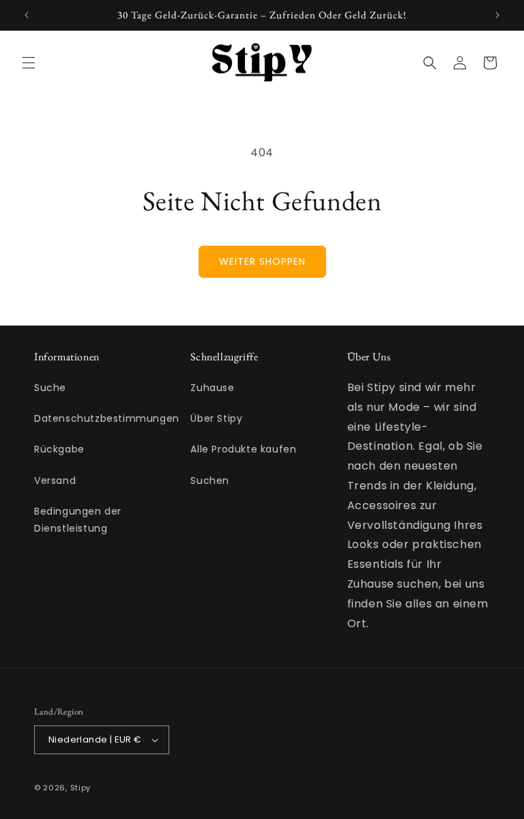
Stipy (80, 787)
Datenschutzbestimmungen (106, 418)
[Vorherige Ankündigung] (27, 15)
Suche (50, 387)
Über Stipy (216, 418)
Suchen (209, 480)
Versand (55, 480)
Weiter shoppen (262, 261)
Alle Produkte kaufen (243, 449)
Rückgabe (59, 449)
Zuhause (212, 387)
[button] (29, 63)
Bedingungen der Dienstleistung (77, 519)
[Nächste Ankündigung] (497, 15)
